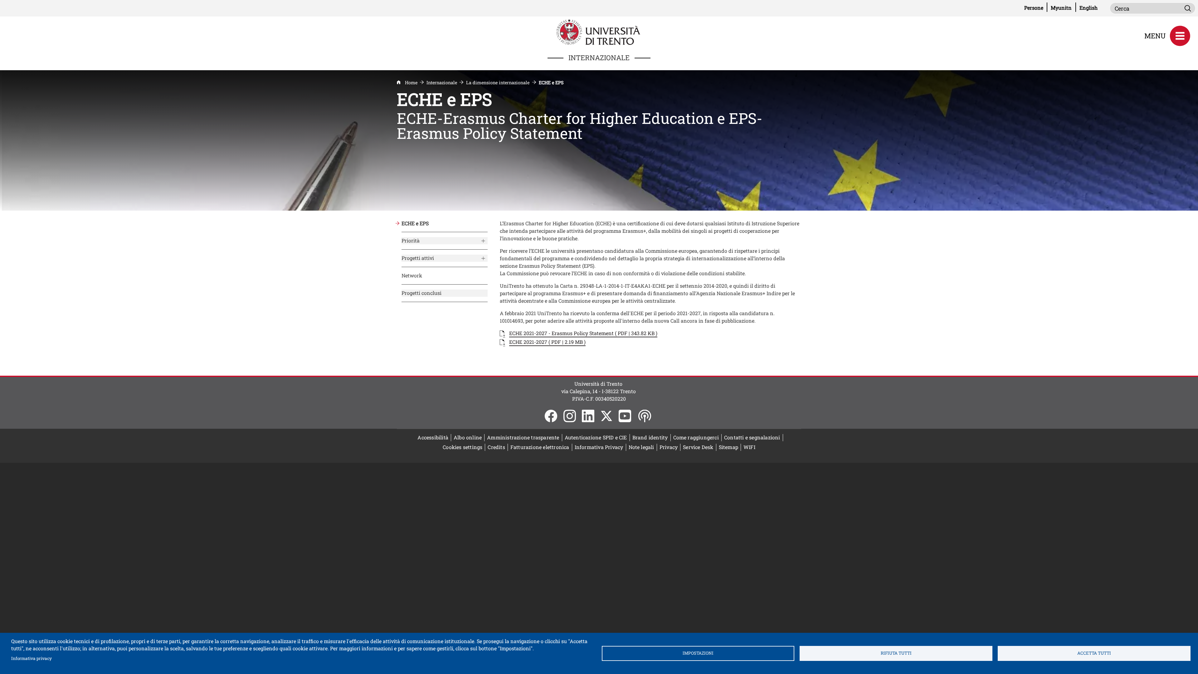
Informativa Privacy (599, 447)
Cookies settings (462, 447)
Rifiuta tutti (896, 653)
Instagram (569, 416)
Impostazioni (698, 653)
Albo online (469, 437)
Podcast (644, 416)
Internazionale (441, 82)
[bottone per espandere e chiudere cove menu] (483, 239)
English (1088, 7)
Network (412, 275)
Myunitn (1063, 7)
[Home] (599, 31)
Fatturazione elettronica (541, 447)
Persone (1035, 7)
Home (411, 82)
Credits (496, 447)
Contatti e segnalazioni (752, 437)
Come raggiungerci (696, 437)
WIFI (750, 447)
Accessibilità (432, 437)
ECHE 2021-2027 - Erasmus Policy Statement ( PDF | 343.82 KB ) (583, 333)
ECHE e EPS (415, 223)
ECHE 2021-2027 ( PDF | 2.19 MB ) (547, 342)
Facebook (551, 416)
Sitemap (728, 447)
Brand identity (650, 437)
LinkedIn (588, 416)
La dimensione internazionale (497, 82)
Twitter (606, 416)
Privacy (669, 447)
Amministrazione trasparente (523, 437)
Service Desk (698, 447)
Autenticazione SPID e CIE (596, 437)
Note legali (641, 447)
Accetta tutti (1094, 653)
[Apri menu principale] (1180, 36)
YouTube (625, 416)
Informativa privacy (31, 658)
